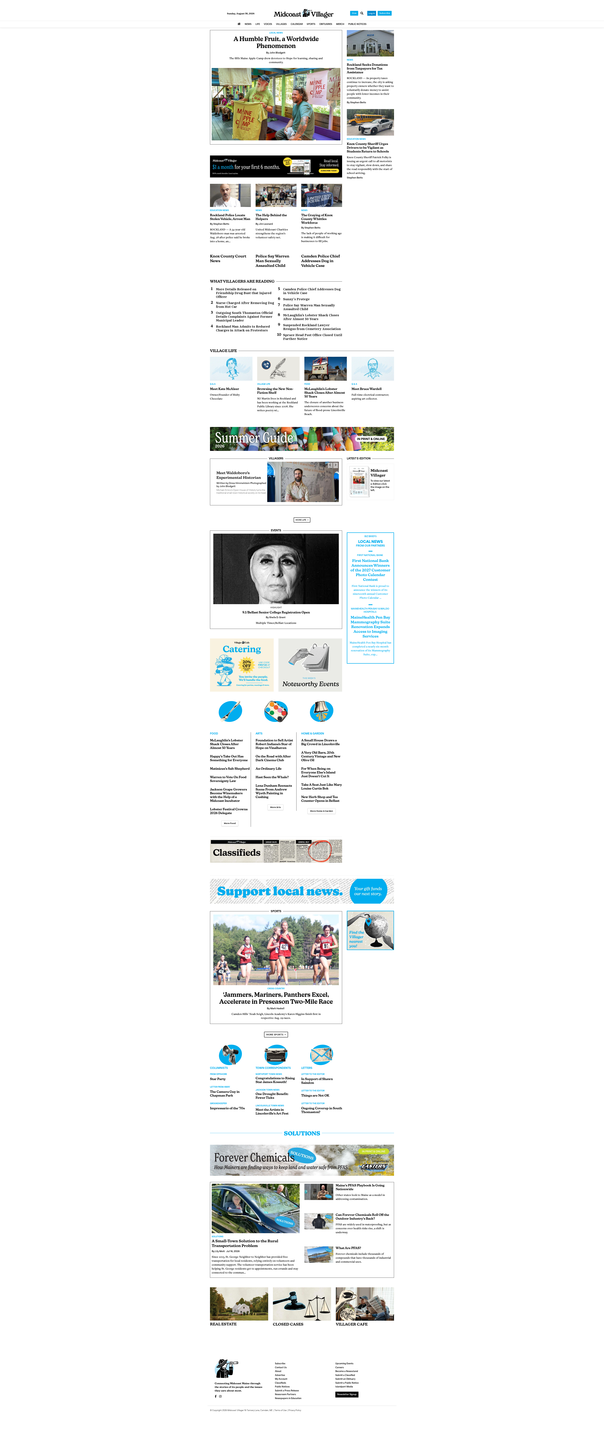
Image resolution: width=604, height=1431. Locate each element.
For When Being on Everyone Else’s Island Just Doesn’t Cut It (318, 769)
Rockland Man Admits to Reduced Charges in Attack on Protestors (243, 328)
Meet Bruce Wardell (367, 389)
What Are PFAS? (348, 1244)
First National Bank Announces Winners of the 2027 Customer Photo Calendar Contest (370, 566)
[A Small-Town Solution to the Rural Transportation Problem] (256, 1204)
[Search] (362, 13)
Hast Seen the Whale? (272, 773)
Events (276, 527)
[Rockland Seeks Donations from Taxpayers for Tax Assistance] (370, 43)
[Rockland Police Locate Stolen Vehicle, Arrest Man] (230, 195)
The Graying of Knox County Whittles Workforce (317, 219)
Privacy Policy (294, 1407)
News (259, 211)
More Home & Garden (321, 807)
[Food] (230, 707)
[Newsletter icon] (365, 1300)
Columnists (219, 1064)
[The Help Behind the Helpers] (276, 195)
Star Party (218, 1075)
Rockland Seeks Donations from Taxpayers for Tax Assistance (367, 68)
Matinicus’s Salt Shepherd (230, 765)
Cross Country (276, 985)
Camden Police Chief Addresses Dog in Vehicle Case (320, 261)
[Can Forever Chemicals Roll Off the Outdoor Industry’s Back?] (318, 1217)
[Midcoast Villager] (359, 480)
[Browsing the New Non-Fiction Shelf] (278, 369)
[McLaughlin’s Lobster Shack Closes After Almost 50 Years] (325, 369)
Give (354, 13)
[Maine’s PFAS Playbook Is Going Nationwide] (318, 1188)
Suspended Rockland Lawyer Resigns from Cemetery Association (312, 327)
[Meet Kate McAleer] (231, 369)
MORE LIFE (301, 516)
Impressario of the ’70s (227, 1104)
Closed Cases (288, 1321)
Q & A (212, 384)
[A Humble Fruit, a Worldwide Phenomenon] (276, 104)
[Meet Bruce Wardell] (373, 369)
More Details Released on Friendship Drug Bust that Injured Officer (243, 293)
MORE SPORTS (274, 1030)
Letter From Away (220, 1083)
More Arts (275, 803)
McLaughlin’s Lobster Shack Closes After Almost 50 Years (311, 317)
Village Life (263, 384)
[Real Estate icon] (239, 1300)
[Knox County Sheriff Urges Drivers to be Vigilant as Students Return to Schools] (370, 122)
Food (307, 384)
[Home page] (303, 13)
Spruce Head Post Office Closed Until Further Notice (312, 337)
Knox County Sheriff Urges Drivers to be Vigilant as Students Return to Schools (368, 148)
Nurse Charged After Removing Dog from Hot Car (245, 305)
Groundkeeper (218, 1100)
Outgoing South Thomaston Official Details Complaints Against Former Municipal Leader (244, 316)
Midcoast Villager (235, 1407)
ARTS (259, 730)
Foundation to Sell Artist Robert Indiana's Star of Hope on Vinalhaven (274, 740)
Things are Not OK (315, 1092)
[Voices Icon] (230, 1051)
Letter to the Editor (312, 1071)
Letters (306, 1064)
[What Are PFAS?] (318, 1251)
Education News (219, 211)
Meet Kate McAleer (224, 389)
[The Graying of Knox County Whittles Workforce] (321, 195)
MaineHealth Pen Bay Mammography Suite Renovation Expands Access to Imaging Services (370, 623)
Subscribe (384, 13)
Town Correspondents (273, 1064)
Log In (372, 13)
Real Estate (223, 1321)
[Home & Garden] (321, 707)
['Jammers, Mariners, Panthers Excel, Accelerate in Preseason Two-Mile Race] (276, 946)
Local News (276, 33)
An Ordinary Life (269, 765)
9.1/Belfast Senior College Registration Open (276, 608)
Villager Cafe (352, 1321)
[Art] (276, 707)
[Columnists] (276, 1051)
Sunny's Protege (296, 299)
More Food (230, 819)
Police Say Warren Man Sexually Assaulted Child (272, 261)
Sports (276, 907)
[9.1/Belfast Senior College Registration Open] (276, 565)
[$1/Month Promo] (276, 166)
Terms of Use (280, 1407)
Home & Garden (312, 730)
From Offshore (218, 1071)
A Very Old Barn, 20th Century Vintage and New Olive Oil (321, 753)
